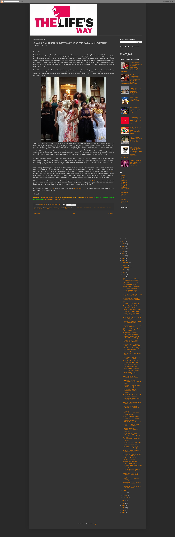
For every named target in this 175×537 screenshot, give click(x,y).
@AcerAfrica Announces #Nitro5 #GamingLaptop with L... (132, 454)
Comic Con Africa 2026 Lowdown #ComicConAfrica (134, 99)
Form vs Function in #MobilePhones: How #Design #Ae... (132, 353)
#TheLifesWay (89, 197)
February (125, 495)
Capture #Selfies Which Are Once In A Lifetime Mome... (132, 314)
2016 (123, 503)
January (125, 497)
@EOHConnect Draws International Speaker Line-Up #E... (132, 381)
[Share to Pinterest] (75, 205)
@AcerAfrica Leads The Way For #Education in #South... (132, 443)
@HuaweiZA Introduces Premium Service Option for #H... (132, 470)
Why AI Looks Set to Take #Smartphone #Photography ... (132, 434)
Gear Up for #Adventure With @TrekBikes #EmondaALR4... (132, 345)
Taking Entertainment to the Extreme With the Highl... (130, 365)
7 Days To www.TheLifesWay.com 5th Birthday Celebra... (132, 321)
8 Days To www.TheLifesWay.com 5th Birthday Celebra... (132, 348)
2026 (123, 241)
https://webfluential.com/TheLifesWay (54, 199)
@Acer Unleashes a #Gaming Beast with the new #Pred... (131, 279)
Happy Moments (123, 198)
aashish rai (40, 207)
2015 (123, 505)
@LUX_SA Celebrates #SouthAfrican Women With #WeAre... (131, 429)
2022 (123, 251)
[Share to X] (71, 205)
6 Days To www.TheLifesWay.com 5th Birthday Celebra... (132, 318)
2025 (123, 244)
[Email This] (67, 205)
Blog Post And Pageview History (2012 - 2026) (125, 188)
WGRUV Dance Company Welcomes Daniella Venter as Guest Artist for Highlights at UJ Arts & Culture (135, 90)
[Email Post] (64, 204)
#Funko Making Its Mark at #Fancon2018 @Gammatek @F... (131, 407)
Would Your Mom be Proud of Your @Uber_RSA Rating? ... (131, 361)
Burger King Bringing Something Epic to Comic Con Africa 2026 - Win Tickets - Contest (135, 130)
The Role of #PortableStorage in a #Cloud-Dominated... (132, 458)
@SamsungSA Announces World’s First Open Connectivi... (132, 421)
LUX (111, 171)
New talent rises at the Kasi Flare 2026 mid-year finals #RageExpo (135, 110)
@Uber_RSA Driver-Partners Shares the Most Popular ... (131, 417)
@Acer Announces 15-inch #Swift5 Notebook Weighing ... (132, 298)
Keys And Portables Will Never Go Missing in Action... (132, 466)
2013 (123, 510)
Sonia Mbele (37, 208)
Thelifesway (43, 208)
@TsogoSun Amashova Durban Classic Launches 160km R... (131, 474)
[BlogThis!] (69, 205)
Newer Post (37, 213)
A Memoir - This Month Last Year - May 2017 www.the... (132, 483)
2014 (123, 508)
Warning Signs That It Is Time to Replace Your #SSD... (131, 306)
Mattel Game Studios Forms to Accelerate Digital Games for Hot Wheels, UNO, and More (135, 120)
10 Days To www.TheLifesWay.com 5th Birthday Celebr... (131, 413)
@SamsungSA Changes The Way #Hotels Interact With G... (132, 329)
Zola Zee (67, 208)
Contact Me (124, 192)
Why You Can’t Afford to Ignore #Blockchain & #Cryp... (131, 357)
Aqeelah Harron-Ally (49, 207)
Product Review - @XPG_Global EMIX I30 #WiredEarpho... (132, 310)
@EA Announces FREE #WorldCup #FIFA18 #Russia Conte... (131, 439)
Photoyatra (107, 207)
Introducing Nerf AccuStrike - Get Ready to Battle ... (132, 399)
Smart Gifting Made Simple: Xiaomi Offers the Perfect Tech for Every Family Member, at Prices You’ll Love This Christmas (131, 67)
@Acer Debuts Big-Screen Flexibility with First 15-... (130, 291)
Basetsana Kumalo (58, 207)
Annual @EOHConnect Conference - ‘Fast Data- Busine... (130, 391)
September (126, 267)
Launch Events (123, 195)
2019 (123, 258)
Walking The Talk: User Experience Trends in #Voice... (132, 373)
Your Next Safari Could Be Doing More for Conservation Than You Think (136, 139)
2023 (123, 248)
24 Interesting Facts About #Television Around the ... (130, 333)
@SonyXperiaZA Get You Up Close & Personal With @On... (132, 337)
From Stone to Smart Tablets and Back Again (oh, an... (132, 325)
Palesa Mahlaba (101, 207)
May (124, 277)
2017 (123, 500)
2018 (123, 260)
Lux (81, 207)
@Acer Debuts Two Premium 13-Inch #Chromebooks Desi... (132, 287)
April (124, 490)
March (125, 493)
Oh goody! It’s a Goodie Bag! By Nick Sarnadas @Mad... (131, 386)
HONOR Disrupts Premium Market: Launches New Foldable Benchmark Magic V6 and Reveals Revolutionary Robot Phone (131, 79)
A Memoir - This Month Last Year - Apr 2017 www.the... (132, 486)
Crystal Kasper (67, 207)
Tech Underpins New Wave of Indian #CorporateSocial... (131, 369)
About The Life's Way (124, 183)
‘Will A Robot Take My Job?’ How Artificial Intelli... (132, 403)
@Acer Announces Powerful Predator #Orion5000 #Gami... (132, 302)
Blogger (95, 524)
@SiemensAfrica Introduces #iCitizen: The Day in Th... (131, 341)
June (124, 274)
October (125, 265)
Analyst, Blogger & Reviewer (124, 179)
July (124, 272)
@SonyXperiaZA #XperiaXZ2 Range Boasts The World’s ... (131, 462)
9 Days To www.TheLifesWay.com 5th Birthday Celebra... (132, 395)
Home (74, 213)
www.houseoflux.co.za (79, 188)
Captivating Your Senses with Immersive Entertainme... (131, 425)
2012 (123, 512)
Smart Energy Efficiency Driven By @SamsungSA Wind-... (132, 295)
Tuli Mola (58, 208)
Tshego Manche (51, 208)
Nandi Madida (92, 207)
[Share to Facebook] (73, 205)
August (125, 270)
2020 (123, 256)
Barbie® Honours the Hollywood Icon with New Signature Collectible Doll (135, 163)
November (126, 262)
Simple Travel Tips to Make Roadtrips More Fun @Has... (131, 447)
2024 (123, 246)
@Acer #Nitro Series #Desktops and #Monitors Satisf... (131, 283)
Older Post (110, 213)
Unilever (63, 208)
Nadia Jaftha (86, 207)
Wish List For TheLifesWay (125, 202)
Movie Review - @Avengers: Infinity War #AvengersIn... (131, 377)
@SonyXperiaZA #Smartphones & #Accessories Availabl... (132, 451)
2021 (123, 253)
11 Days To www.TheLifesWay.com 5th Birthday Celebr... (131, 478)
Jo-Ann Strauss (76, 207)
